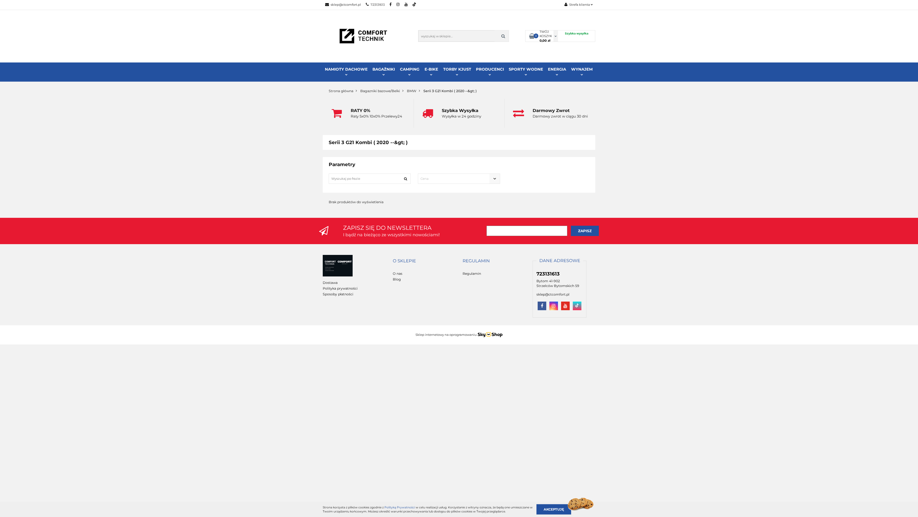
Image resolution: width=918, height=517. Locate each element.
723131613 (378, 4)
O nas (397, 273)
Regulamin (472, 273)
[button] (404, 261)
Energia (557, 69)
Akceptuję (554, 509)
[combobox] (459, 179)
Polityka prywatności (340, 288)
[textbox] (455, 178)
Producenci (490, 69)
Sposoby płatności (338, 294)
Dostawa (330, 283)
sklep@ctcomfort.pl (346, 4)
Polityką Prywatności (399, 507)
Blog (397, 279)
